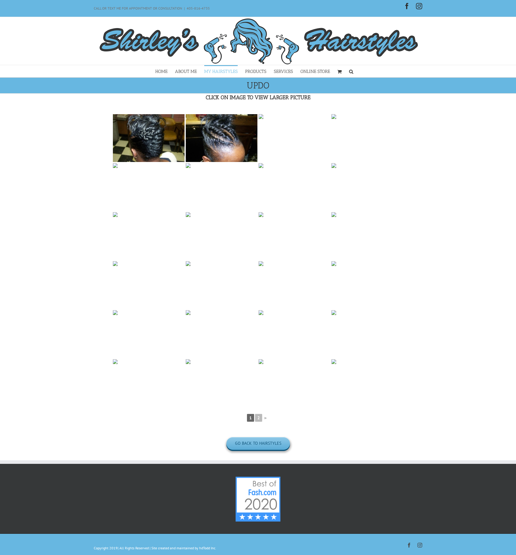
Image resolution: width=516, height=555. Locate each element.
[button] (351, 71)
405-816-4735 (198, 8)
